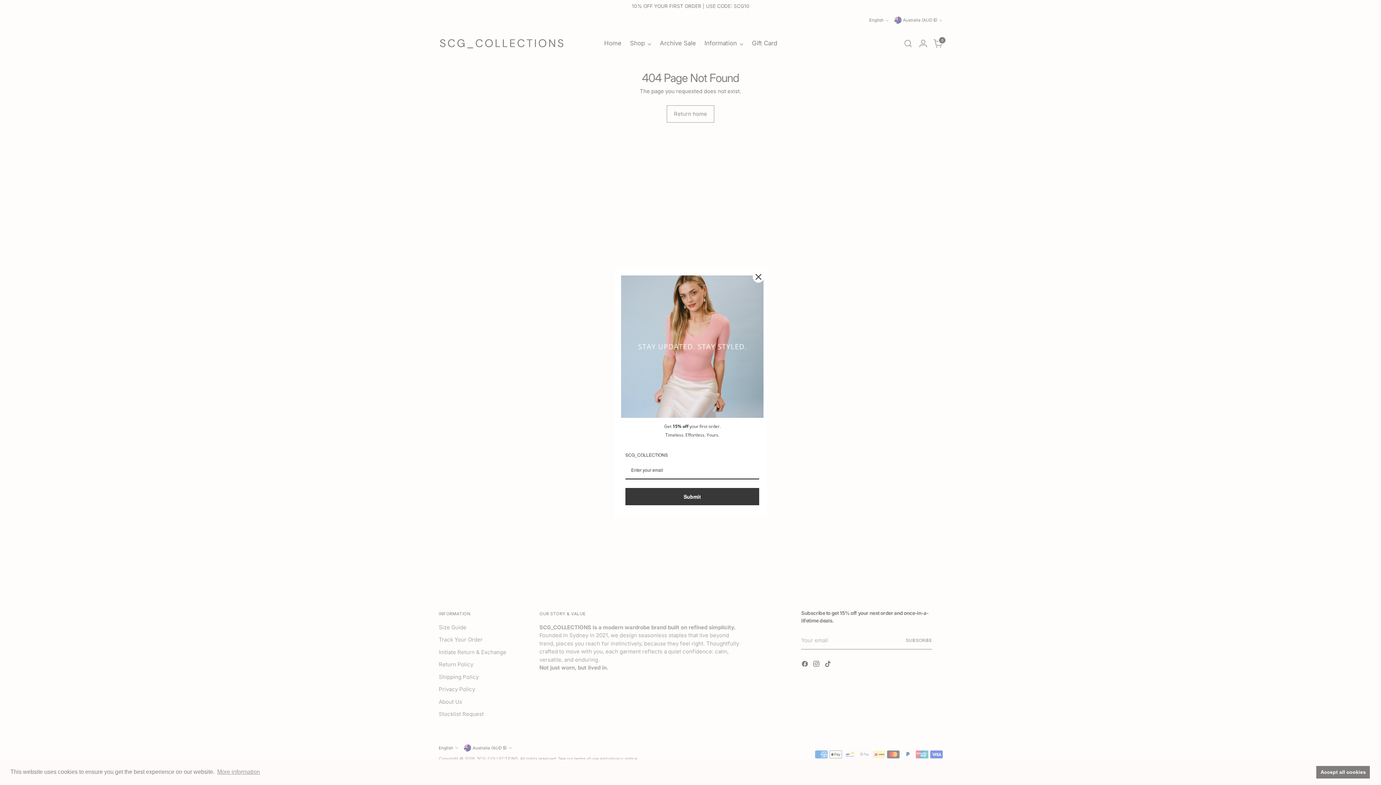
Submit (692, 496)
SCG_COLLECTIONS (646, 455)
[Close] (758, 277)
